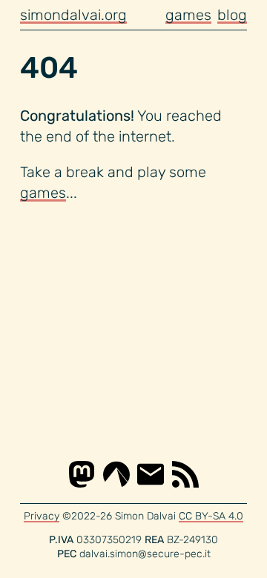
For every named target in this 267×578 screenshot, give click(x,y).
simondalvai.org (73, 15)
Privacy (41, 516)
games (188, 15)
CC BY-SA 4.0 (211, 516)
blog (232, 15)
